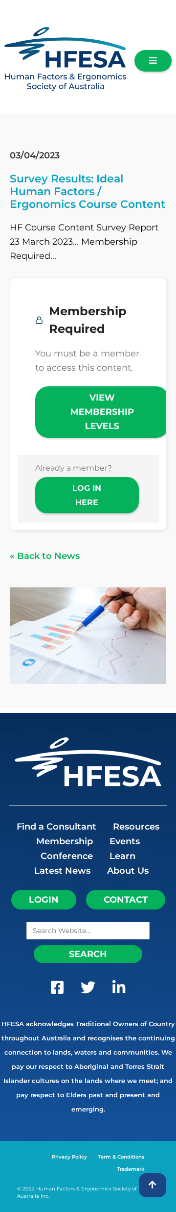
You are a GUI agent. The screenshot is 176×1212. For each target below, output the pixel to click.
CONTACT (126, 899)
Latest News (62, 870)
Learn (122, 856)
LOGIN (44, 899)
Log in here (86, 495)
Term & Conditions (121, 1157)
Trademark (130, 1169)
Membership (64, 841)
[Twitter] (88, 990)
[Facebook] (57, 990)
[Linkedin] (118, 990)
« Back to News (45, 556)
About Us (128, 870)
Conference (67, 856)
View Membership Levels (102, 411)
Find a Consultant (56, 826)
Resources (136, 826)
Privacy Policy (69, 1157)
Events (125, 841)
